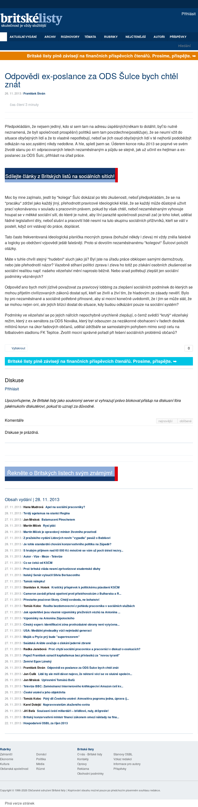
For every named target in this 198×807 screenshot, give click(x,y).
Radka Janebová (35, 649)
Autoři (159, 36)
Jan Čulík (29, 674)
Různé (40, 768)
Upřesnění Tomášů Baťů (58, 680)
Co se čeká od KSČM (37, 562)
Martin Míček (32, 525)
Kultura (4, 764)
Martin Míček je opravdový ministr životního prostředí (59, 532)
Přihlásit (188, 13)
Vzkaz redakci (122, 759)
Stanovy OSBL (123, 754)
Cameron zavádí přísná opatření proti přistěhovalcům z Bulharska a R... (72, 593)
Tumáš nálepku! (34, 581)
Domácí (41, 754)
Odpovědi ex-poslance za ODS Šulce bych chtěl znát (83, 667)
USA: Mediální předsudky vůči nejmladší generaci (57, 630)
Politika (41, 759)
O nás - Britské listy (89, 754)
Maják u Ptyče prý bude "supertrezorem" (51, 637)
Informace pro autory (127, 764)
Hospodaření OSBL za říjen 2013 (45, 723)
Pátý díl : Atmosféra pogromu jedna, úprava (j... (86, 698)
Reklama (83, 768)
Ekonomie (6, 759)
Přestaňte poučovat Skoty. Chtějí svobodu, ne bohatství (61, 599)
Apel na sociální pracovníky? (65, 507)
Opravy (82, 764)
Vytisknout (18, 348)
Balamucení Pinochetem (58, 519)
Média (40, 764)
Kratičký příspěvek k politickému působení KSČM (85, 587)
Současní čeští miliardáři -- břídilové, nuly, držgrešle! (73, 711)
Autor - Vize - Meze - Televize (43, 556)
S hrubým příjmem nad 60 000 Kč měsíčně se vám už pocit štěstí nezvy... (73, 550)
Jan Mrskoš (31, 519)
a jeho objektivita (44, 692)
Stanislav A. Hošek (36, 587)
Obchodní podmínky (90, 773)
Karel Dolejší (32, 704)
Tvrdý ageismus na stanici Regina (46, 513)
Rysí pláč (49, 525)
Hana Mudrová (33, 507)
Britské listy (34, 20)
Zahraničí (6, 754)
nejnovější (166, 421)
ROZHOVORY (70, 36)
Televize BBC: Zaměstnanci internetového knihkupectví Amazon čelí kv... (73, 686)
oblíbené (185, 421)
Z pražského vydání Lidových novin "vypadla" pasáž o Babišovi (66, 538)
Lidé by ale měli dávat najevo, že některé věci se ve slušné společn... (85, 674)
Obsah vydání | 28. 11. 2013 (32, 499)
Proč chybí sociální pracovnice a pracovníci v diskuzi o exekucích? (94, 649)
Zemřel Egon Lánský (37, 661)
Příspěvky (178, 36)
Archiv (50, 36)
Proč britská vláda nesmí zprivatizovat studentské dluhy (61, 568)
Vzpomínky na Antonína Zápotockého (48, 618)
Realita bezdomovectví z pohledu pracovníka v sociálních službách (89, 606)
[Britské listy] (61, 176)
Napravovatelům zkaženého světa (66, 704)
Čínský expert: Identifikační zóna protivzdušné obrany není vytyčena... (71, 624)
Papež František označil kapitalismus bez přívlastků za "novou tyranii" (71, 655)
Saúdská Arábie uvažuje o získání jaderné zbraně (57, 643)
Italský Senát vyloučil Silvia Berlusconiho (51, 575)
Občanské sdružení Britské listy (47, 790)
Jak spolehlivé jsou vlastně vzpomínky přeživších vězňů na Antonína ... (71, 612)
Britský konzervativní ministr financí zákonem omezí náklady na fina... (71, 717)
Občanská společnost (14, 768)
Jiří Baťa (29, 711)
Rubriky (111, 36)
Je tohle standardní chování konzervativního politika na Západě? (67, 544)
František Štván (34, 93)
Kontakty (83, 759)
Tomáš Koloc (32, 606)
